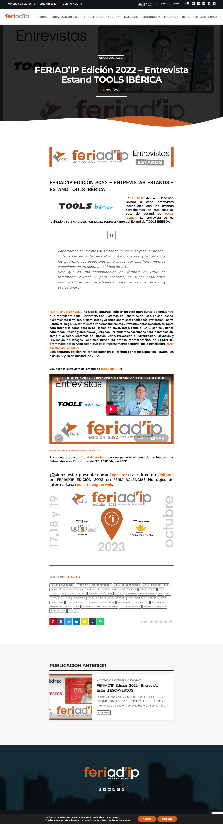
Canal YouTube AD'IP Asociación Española (73, 589)
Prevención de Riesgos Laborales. (107, 598)
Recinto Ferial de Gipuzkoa (99, 602)
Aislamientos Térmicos (155, 585)
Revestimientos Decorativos (133, 602)
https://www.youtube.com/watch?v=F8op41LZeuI (75, 450)
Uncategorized (111, 57)
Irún (160, 594)
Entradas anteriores (112, 680)
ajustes (126, 820)
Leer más (103, 712)
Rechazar (167, 818)
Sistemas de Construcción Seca (100, 606)
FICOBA (119, 594)
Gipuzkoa (131, 594)
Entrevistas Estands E (124, 589)
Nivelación (79, 598)
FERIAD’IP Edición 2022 (66, 312)
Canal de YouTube (93, 457)
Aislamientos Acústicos (127, 585)
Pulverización (74, 602)
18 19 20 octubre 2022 (62, 585)
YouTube (73, 611)
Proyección (57, 602)
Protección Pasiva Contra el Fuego (147, 598)
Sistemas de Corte (130, 606)
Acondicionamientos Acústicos (94, 585)
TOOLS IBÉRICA (58, 611)
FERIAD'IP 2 (73, 577)
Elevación (103, 589)
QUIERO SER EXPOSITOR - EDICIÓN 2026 (30, 3)
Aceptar (147, 818)
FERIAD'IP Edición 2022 (73, 594)
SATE (76, 606)
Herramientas (146, 594)
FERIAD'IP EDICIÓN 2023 (100, 594)
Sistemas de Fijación (155, 606)
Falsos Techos (147, 589)
